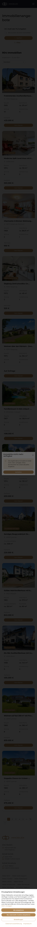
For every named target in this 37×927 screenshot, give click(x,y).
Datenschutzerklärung (13, 923)
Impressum (27, 923)
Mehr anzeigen (6, 906)
